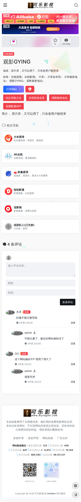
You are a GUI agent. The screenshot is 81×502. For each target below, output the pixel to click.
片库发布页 (54, 76)
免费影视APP (13, 106)
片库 (41, 76)
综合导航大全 (13, 97)
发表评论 (67, 302)
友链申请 (18, 438)
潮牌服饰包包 (59, 97)
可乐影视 (39, 493)
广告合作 (62, 438)
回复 (73, 322)
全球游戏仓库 (36, 97)
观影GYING (16, 80)
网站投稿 (48, 438)
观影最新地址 (34, 80)
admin (28, 332)
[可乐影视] (40, 5)
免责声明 (33, 438)
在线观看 (8, 53)
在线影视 (29, 76)
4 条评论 (14, 244)
